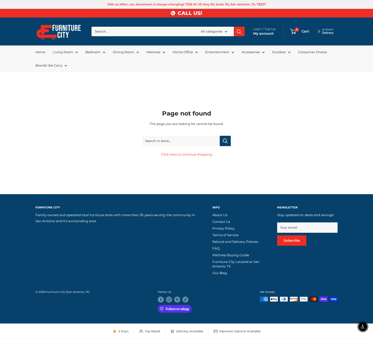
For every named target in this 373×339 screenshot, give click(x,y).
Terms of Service (225, 235)
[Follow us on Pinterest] (177, 300)
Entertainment (217, 52)
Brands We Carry (48, 65)
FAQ (216, 248)
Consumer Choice (312, 52)
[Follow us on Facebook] (161, 300)
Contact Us (221, 222)
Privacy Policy (223, 228)
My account (263, 33)
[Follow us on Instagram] (169, 300)
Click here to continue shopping (186, 154)
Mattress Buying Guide (230, 255)
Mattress (153, 52)
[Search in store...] (225, 141)
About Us (219, 215)
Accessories (251, 52)
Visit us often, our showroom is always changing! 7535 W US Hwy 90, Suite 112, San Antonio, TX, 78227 (186, 4)
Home (40, 52)
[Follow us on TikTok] (185, 300)
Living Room (63, 52)
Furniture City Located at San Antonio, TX (235, 264)
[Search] (239, 31)
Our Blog (219, 273)
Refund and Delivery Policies (235, 242)
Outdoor (279, 52)
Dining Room (123, 52)
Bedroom (93, 52)
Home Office (183, 52)
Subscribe (292, 240)
